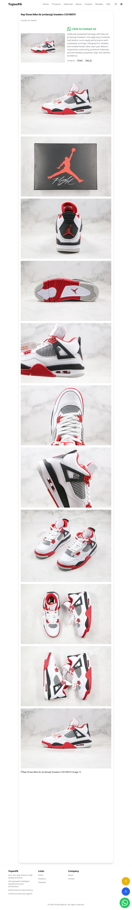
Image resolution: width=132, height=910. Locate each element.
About (79, 4)
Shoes (79, 60)
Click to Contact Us (84, 29)
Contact (88, 4)
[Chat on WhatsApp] (125, 903)
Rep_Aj (88, 60)
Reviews (99, 4)
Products (56, 4)
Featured (68, 4)
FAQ (108, 4)
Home (46, 4)
